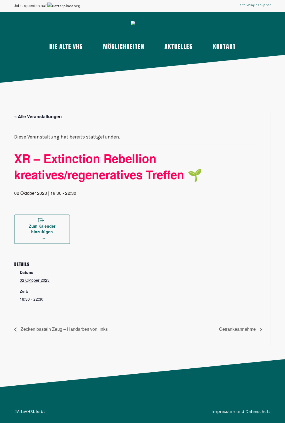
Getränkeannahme (238, 329)
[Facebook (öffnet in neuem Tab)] (149, 6)
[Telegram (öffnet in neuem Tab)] (169, 6)
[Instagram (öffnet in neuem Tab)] (156, 6)
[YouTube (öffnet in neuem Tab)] (163, 6)
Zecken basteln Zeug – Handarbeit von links (63, 329)
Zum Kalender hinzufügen (42, 228)
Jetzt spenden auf (30, 5)
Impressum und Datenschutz (241, 411)
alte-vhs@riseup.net (255, 5)
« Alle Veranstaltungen (38, 116)
